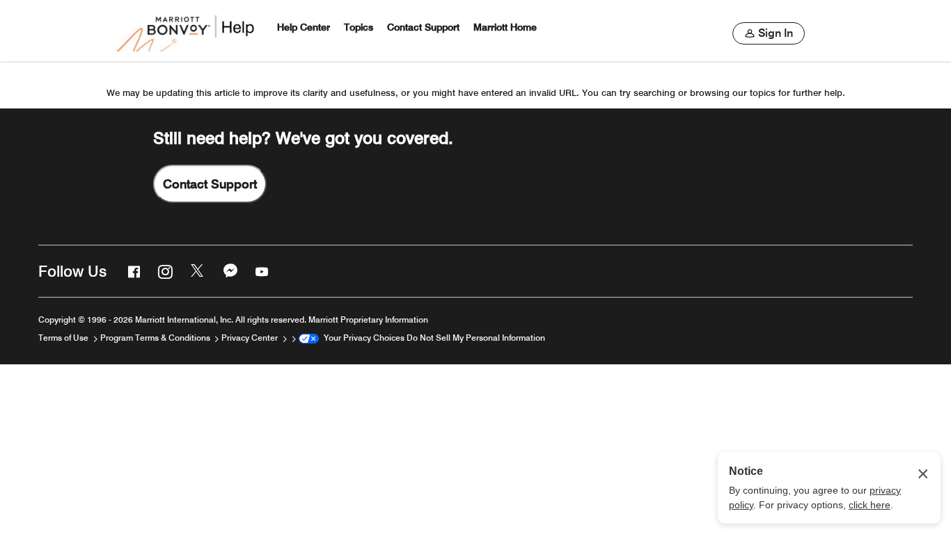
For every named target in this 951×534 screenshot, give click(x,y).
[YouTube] (260, 271)
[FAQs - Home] (186, 30)
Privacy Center (250, 337)
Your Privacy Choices (361, 337)
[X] (196, 271)
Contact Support (423, 27)
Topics (358, 27)
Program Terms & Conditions (156, 337)
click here (869, 504)
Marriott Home (505, 27)
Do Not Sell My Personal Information (476, 337)
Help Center (303, 27)
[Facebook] (132, 271)
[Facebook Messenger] (229, 271)
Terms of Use (64, 337)
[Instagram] (163, 271)
